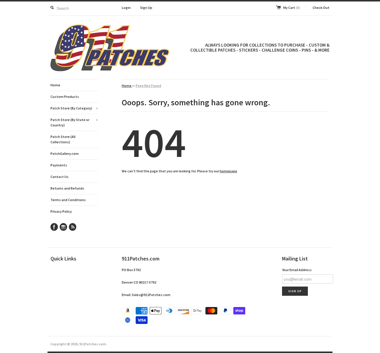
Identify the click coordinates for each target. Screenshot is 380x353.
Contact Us (59, 176)
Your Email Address (297, 270)
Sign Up (146, 7)
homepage (228, 171)
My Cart (291, 7)
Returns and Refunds (67, 188)
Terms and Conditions (68, 200)
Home (55, 85)
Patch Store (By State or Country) (74, 122)
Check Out (321, 7)
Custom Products (64, 96)
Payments (58, 165)
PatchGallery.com (64, 153)
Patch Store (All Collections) (62, 139)
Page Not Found (148, 85)
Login (126, 7)
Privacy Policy (61, 211)
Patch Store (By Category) (74, 108)
